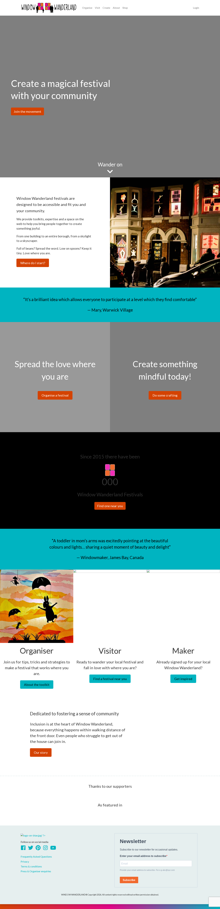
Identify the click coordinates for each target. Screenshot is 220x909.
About (116, 7)
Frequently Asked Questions (36, 856)
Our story (41, 752)
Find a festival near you (110, 679)
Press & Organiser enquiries (36, 871)
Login (196, 7)
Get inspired (183, 679)
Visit (97, 7)
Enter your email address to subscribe (143, 856)
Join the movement (27, 111)
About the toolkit (36, 684)
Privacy (25, 861)
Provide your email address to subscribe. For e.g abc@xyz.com (147, 870)
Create (106, 7)
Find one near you (110, 506)
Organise (87, 7)
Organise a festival (55, 395)
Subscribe (129, 880)
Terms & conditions (31, 866)
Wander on (110, 164)
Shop (125, 7)
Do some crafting (165, 395)
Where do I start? (32, 263)
